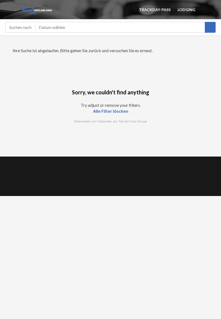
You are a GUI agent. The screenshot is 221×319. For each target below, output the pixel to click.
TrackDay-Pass (155, 9)
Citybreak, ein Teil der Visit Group (122, 121)
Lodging (186, 9)
